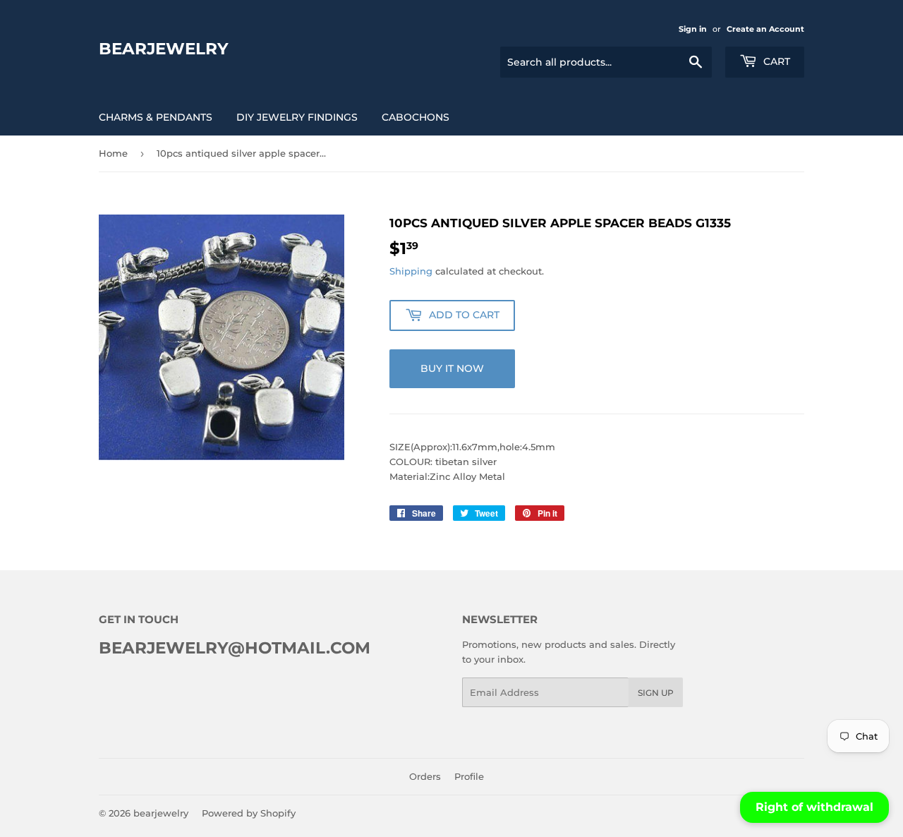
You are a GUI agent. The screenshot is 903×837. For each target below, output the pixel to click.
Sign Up (656, 692)
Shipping (410, 271)
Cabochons (415, 117)
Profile (469, 776)
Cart (775, 61)
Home (113, 153)
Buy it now (452, 368)
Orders (425, 776)
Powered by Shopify (249, 813)
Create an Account (765, 29)
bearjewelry (164, 49)
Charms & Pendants (155, 117)
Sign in (693, 29)
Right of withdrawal (814, 807)
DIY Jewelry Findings (297, 117)
